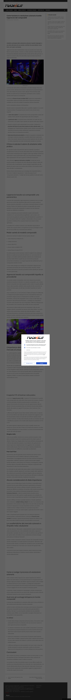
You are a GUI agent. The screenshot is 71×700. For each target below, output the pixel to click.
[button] (35, 350)
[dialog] (35, 350)
